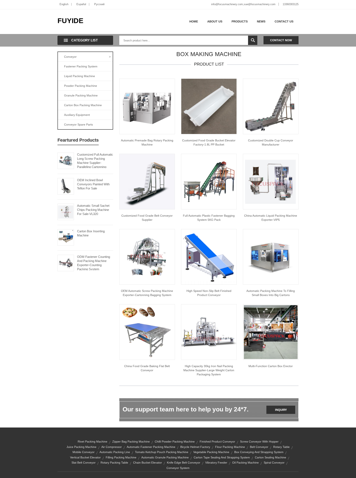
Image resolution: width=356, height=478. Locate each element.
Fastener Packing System (80, 66)
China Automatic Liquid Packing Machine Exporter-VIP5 (270, 217)
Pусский (99, 4)
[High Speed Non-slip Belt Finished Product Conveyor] (209, 256)
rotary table (281, 447)
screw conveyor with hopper (259, 441)
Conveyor (87, 56)
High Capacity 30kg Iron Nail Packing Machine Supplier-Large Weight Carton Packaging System (208, 370)
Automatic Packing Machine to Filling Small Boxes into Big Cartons (270, 293)
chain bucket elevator (147, 462)
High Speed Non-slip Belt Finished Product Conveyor (208, 293)
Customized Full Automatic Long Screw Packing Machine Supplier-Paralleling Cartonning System (95, 163)
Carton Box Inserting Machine (91, 233)
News (261, 21)
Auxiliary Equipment (77, 114)
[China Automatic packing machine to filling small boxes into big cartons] (270, 256)
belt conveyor (259, 447)
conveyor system (178, 468)
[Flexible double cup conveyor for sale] (270, 106)
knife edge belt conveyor (183, 462)
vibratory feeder (216, 462)
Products (240, 21)
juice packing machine (81, 447)
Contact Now (281, 40)
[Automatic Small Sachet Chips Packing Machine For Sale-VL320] (66, 211)
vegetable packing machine (211, 452)
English (64, 4)
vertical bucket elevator (85, 457)
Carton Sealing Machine (270, 457)
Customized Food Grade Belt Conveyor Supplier (147, 217)
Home (193, 21)
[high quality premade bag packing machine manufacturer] (147, 106)
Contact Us (284, 21)
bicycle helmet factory (195, 447)
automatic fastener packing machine (151, 447)
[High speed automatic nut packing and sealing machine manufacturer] (209, 181)
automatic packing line (115, 452)
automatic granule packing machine (165, 457)
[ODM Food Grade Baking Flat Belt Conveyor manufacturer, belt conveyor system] (147, 332)
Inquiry (281, 409)
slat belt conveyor (83, 462)
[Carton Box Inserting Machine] (66, 237)
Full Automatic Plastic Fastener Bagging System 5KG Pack (209, 217)
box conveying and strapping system (258, 452)
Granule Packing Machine (81, 95)
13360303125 (291, 4)
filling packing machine (121, 457)
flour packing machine (230, 447)
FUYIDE (70, 21)
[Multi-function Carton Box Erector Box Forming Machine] (270, 332)
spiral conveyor (274, 462)
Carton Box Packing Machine (83, 105)
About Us (214, 21)
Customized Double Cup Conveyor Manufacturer (270, 142)
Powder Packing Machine (80, 85)
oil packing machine (245, 462)
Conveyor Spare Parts (78, 124)
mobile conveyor (84, 452)
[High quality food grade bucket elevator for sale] (209, 106)
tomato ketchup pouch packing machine (161, 452)
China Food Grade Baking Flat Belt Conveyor (147, 368)
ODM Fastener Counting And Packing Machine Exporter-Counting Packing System (93, 263)
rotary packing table (114, 462)
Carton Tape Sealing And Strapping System (222, 457)
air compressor (111, 447)
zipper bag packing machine (131, 441)
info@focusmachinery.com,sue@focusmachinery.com (243, 4)
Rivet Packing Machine (92, 441)
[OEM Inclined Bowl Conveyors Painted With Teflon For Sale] (66, 186)
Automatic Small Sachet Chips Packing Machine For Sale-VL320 (93, 210)
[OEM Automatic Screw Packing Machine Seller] (147, 256)
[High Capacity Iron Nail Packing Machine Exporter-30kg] (209, 332)
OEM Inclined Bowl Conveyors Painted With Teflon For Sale (93, 184)
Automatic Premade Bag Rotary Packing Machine (147, 142)
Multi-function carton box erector (270, 366)
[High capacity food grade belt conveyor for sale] (147, 181)
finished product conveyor (217, 441)
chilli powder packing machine (175, 441)
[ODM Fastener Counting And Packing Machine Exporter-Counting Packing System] (66, 262)
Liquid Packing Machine (79, 76)
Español (81, 4)
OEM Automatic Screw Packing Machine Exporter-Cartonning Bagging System (147, 293)
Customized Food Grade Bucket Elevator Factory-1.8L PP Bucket (208, 142)
